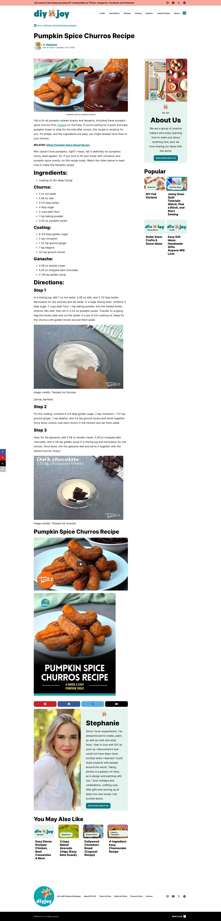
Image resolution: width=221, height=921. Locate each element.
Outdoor (149, 13)
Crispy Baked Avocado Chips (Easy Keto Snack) (68, 848)
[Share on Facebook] (3, 452)
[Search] (184, 13)
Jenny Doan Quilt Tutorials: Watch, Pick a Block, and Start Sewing (176, 204)
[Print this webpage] (3, 469)
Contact (149, 896)
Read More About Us (166, 158)
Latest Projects (163, 13)
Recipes (127, 13)
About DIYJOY (90, 896)
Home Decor (114, 13)
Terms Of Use (105, 896)
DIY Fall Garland (151, 195)
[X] (179, 3)
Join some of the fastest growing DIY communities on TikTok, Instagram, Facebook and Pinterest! (84, 3)
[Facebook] (173, 3)
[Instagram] (167, 3)
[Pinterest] (184, 3)
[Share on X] (3, 463)
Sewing (138, 13)
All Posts (48, 25)
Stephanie (51, 44)
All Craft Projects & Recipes (64, 25)
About (177, 13)
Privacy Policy (136, 896)
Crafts (102, 13)
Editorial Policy (120, 896)
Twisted (62, 125)
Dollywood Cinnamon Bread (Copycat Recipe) (91, 848)
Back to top (177, 916)
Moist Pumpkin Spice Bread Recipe (68, 145)
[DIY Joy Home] (52, 13)
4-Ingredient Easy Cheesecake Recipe (117, 846)
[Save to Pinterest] (3, 457)
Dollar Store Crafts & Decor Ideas (154, 240)
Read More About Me (98, 806)
